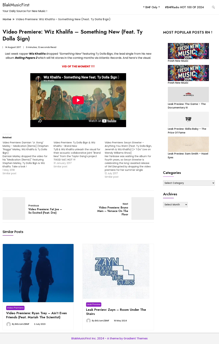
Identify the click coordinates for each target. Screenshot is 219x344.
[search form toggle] (213, 7)
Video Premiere (15, 307)
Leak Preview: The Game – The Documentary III (187, 105)
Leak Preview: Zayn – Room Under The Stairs (116, 311)
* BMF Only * (151, 7)
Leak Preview (93, 304)
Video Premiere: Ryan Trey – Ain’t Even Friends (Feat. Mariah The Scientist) (36, 315)
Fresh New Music (178, 61)
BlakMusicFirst (16, 5)
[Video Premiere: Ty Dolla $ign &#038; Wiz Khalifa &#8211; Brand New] (79, 154)
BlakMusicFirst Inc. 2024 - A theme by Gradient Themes (109, 338)
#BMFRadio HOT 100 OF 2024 (184, 7)
